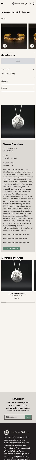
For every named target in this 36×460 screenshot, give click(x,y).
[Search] (29, 3)
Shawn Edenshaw (8, 55)
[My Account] (25, 3)
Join (28, 417)
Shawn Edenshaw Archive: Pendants (16, 242)
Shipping (4, 81)
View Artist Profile (11, 248)
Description (5, 69)
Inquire (4, 88)
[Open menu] (2, 3)
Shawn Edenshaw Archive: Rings (15, 238)
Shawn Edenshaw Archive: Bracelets (16, 234)
